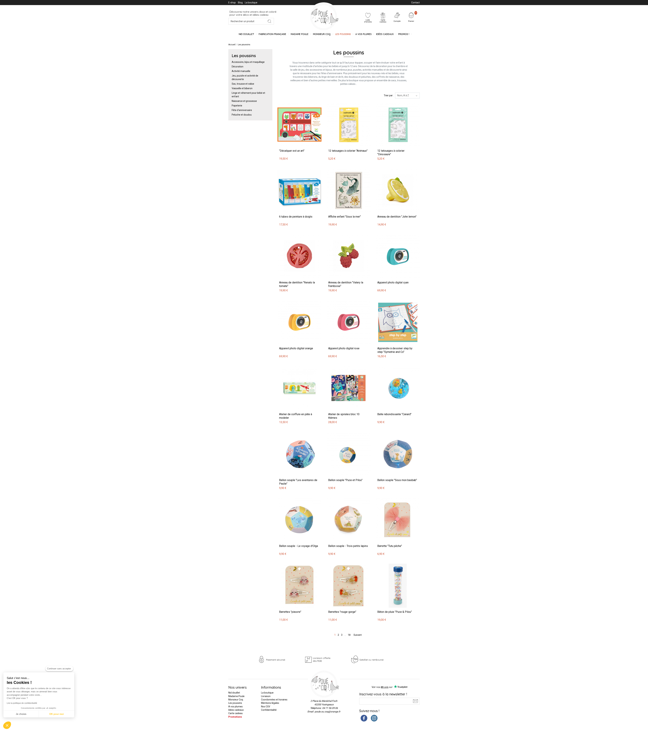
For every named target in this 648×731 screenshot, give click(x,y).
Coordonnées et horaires (274, 699)
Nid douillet (246, 34)
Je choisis (21, 714)
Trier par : (389, 95)
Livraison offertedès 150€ (321, 659)
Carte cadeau (235, 713)
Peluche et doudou (242, 114)
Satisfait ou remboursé (371, 659)
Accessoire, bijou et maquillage (248, 62)
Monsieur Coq (322, 34)
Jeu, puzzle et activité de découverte (245, 77)
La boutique (251, 2)
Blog (240, 2)
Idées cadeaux (236, 710)
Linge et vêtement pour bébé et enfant (248, 95)
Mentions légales (270, 703)
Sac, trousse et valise (243, 83)
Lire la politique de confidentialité (22, 703)
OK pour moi (56, 714)
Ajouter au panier (287, 100)
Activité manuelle (241, 71)
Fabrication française (272, 34)
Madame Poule (299, 34)
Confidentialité (269, 710)
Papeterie (237, 105)
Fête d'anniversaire (242, 110)
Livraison (266, 696)
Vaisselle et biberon (242, 88)
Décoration (237, 66)
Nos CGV (265, 706)
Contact (415, 2)
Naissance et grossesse (244, 101)
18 (349, 635)
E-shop (232, 2)
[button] (7, 725)
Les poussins (343, 34)
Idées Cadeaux (385, 34)
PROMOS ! (403, 34)
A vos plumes (363, 34)
